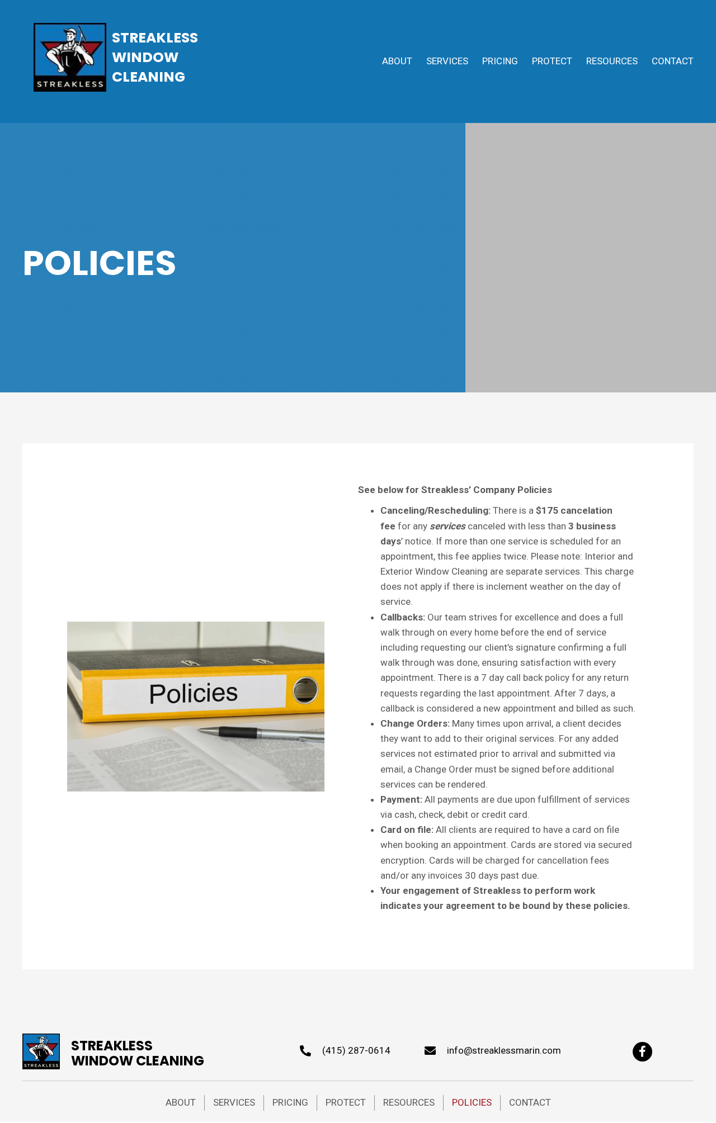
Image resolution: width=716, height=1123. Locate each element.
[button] (642, 1052)
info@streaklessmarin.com (504, 1050)
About (181, 1102)
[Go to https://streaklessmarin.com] (113, 1050)
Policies (472, 1102)
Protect (346, 1102)
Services (234, 1102)
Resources (409, 1102)
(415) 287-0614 (356, 1050)
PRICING (290, 1102)
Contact (530, 1102)
